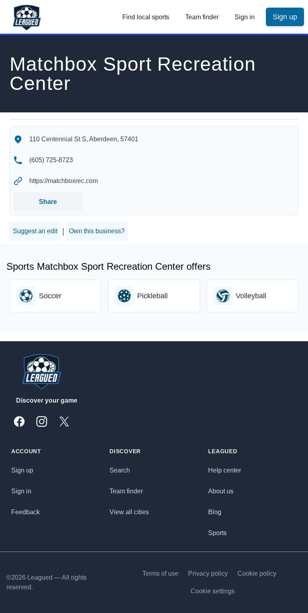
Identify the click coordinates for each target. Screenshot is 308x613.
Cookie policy (256, 573)
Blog (214, 512)
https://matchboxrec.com (63, 180)
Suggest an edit (35, 231)
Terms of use (160, 573)
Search (119, 470)
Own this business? (97, 231)
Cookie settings (212, 591)
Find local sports (145, 17)
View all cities (129, 512)
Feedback (25, 512)
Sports (217, 533)
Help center (224, 470)
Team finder (202, 17)
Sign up (22, 470)
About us (220, 491)
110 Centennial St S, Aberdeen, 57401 (83, 139)
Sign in (245, 17)
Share (48, 201)
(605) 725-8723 (51, 160)
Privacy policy (208, 573)
